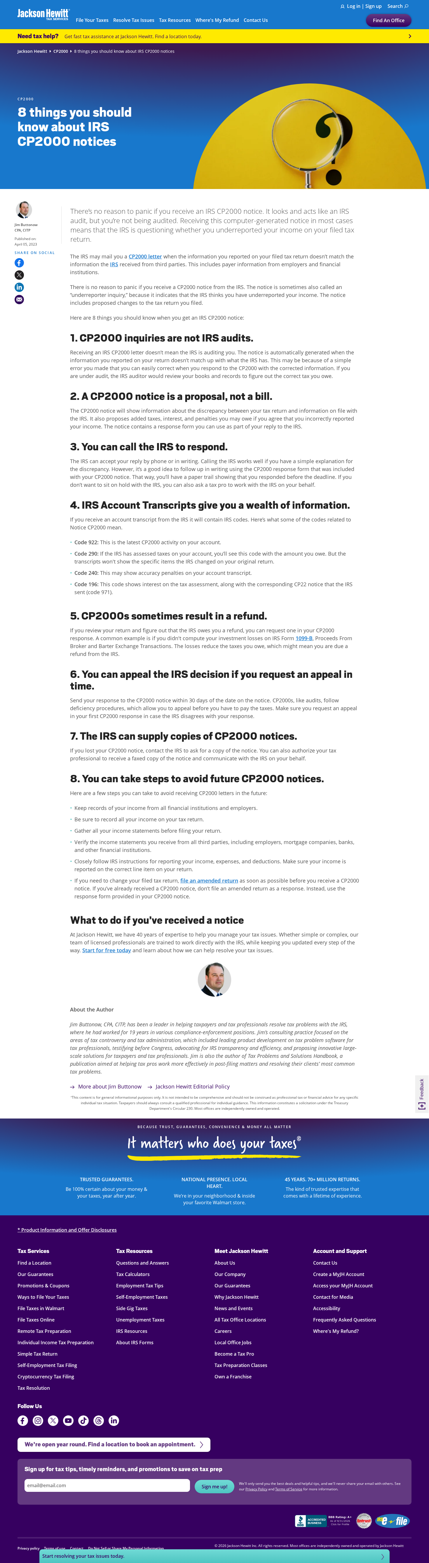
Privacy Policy (295, 823)
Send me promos (214, 803)
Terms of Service (196, 829)
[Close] (330, 721)
